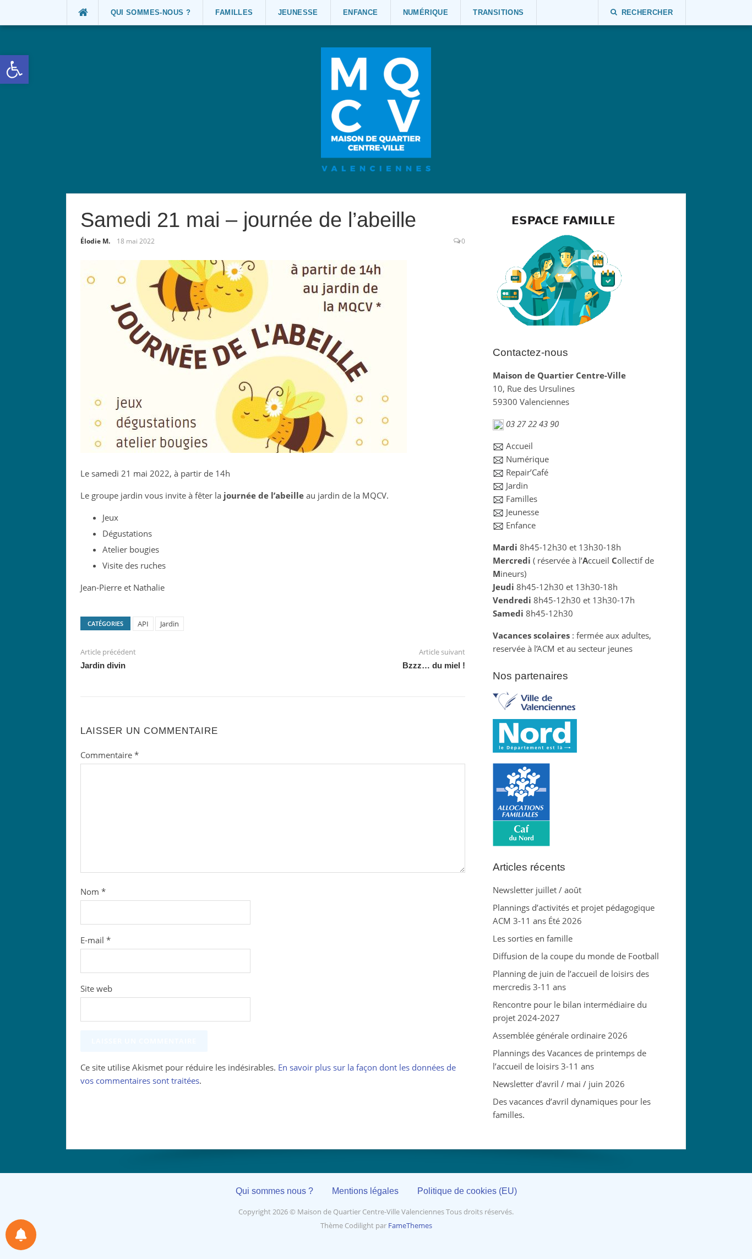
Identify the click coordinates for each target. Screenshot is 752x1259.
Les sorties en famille (533, 938)
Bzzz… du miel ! (433, 665)
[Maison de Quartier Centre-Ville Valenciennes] (376, 108)
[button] (14, 69)
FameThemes (410, 1225)
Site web (96, 988)
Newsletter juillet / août (537, 889)
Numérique (426, 12)
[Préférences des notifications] (21, 1234)
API (143, 624)
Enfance (360, 12)
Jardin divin (103, 665)
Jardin (169, 624)
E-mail (95, 939)
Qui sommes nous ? (274, 1191)
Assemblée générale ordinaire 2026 (560, 1035)
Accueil (519, 445)
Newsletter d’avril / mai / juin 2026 (559, 1083)
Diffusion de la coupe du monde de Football (576, 955)
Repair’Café (527, 472)
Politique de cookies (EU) (467, 1191)
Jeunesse (298, 12)
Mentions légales (365, 1191)
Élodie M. (95, 241)
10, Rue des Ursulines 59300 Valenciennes (559, 388)
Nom (93, 891)
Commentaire (109, 754)
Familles (234, 12)
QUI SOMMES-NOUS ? (151, 12)
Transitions (498, 12)
